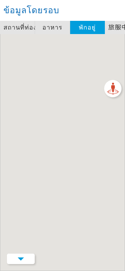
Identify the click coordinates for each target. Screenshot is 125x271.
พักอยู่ (87, 27)
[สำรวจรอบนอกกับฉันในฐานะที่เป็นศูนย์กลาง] (113, 88)
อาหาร (52, 27)
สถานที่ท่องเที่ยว (19, 27)
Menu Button (21, 259)
